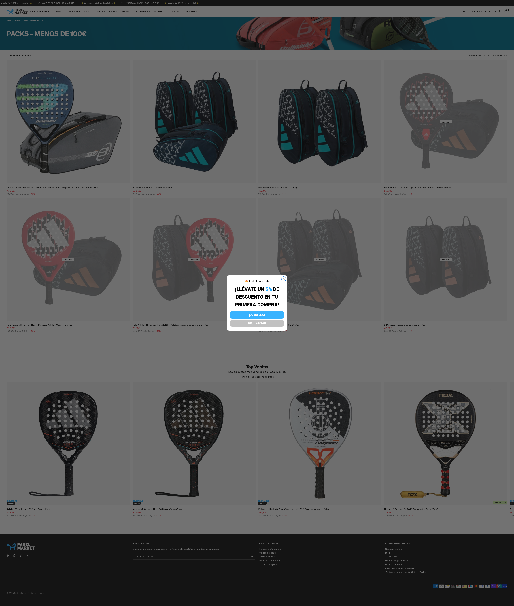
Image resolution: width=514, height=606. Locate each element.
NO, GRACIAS (257, 323)
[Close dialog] (283, 279)
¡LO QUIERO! (257, 315)
